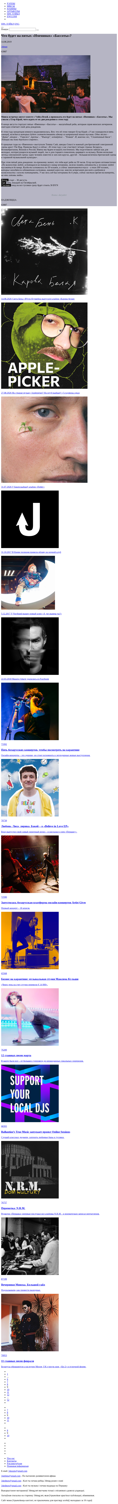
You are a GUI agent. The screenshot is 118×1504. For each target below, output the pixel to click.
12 (8, 1395)
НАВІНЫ (11, 8)
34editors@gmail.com (11, 1481)
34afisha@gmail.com (10, 1476)
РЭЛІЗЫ (11, 3)
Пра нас (11, 1458)
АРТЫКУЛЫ (13, 11)
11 (8, 1392)
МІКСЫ (11, 6)
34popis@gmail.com (17, 1471)
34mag (4, 46)
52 (8, 1400)
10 (8, 1389)
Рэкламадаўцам (14, 1463)
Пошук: (5, 29)
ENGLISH (12, 16)
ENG (17, 24)
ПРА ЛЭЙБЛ (13, 14)
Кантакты (12, 1461)
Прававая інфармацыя (17, 1466)
